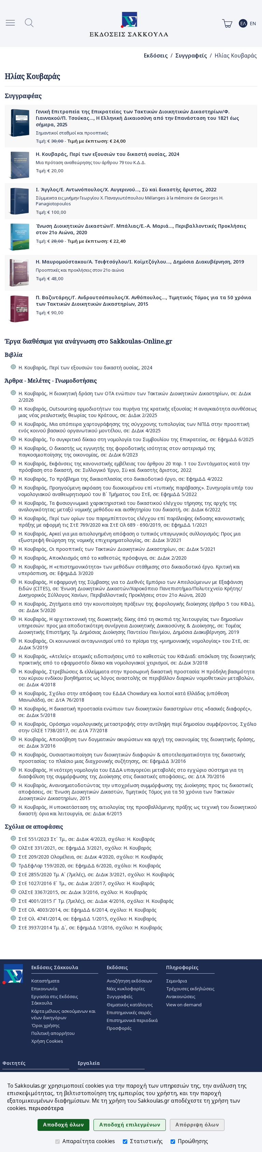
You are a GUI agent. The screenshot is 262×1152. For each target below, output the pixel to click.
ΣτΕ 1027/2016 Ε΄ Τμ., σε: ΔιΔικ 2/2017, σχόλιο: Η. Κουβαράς (86, 883)
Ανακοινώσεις (180, 996)
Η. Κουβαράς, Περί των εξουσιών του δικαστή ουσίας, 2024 (107, 154)
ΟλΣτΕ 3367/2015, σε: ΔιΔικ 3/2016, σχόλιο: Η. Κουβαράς (82, 892)
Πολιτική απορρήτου (53, 1033)
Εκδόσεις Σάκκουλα (54, 967)
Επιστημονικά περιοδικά (132, 1020)
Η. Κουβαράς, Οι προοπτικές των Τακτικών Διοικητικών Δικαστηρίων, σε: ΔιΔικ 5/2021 (117, 549)
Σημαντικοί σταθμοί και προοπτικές (72, 133)
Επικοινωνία (44, 989)
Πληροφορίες (182, 967)
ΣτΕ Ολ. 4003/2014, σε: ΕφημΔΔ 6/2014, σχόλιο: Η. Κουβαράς (87, 910)
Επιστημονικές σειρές (129, 1012)
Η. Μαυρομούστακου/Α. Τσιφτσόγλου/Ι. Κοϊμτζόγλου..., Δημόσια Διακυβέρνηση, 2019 (140, 261)
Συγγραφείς (191, 55)
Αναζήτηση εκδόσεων (129, 981)
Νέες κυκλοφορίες (126, 989)
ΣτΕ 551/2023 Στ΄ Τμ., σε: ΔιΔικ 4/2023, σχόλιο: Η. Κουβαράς (86, 839)
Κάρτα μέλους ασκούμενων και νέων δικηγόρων (63, 1014)
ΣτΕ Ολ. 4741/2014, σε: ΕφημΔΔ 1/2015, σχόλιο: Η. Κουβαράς (87, 918)
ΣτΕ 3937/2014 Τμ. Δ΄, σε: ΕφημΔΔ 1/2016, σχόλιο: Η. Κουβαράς (90, 927)
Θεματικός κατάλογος (130, 1005)
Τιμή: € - (81, 141)
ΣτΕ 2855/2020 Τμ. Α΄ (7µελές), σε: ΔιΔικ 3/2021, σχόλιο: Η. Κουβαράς (96, 874)
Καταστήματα (45, 981)
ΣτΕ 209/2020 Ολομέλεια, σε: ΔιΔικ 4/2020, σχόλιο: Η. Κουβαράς (90, 856)
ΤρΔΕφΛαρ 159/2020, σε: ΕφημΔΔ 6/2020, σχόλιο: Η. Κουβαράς (89, 865)
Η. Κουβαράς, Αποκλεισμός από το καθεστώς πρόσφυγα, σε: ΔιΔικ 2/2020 (102, 558)
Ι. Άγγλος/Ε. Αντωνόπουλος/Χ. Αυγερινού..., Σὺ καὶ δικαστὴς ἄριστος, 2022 (126, 189)
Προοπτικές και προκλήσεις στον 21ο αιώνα (80, 270)
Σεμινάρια (176, 981)
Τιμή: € (49, 170)
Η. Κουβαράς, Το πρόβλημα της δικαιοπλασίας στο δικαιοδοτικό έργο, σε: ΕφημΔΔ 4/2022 (120, 479)
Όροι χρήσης (45, 1025)
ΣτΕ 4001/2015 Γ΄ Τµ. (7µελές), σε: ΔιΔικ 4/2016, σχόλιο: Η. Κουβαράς (96, 901)
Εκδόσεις (156, 55)
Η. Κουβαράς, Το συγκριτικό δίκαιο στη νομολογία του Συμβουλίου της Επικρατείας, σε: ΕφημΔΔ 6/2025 (136, 439)
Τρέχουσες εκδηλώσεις (190, 989)
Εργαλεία (89, 1063)
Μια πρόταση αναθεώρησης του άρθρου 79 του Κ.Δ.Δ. (91, 162)
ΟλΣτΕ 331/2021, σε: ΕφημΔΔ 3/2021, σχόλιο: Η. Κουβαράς (84, 848)
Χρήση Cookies (47, 1041)
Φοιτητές (14, 1063)
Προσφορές (119, 1028)
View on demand (184, 1005)
